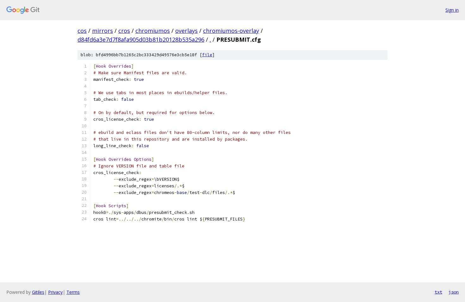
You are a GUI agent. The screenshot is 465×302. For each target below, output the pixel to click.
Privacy (55, 292)
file (207, 54)
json (454, 292)
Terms (73, 292)
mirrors (102, 30)
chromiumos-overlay (231, 30)
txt (438, 292)
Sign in (452, 10)
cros (124, 30)
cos (82, 30)
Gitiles (38, 292)
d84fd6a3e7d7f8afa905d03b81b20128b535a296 (141, 39)
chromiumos (152, 30)
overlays (186, 30)
